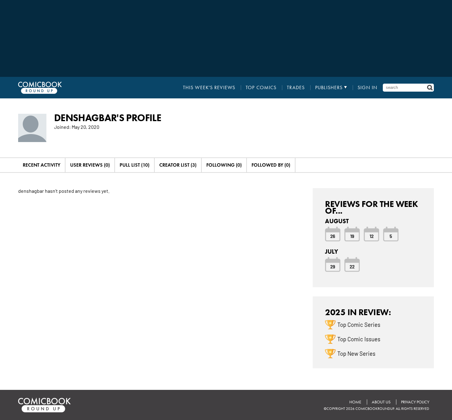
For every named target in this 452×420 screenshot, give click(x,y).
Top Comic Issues (358, 339)
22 (352, 266)
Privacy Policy (415, 402)
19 (352, 236)
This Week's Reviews (209, 87)
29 (332, 266)
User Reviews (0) (90, 165)
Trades (296, 87)
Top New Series (356, 353)
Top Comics (261, 87)
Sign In (367, 87)
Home (355, 402)
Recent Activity (41, 165)
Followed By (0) (271, 165)
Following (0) (224, 165)
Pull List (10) (134, 165)
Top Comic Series (358, 324)
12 (372, 236)
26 (332, 236)
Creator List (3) (177, 165)
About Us (381, 402)
